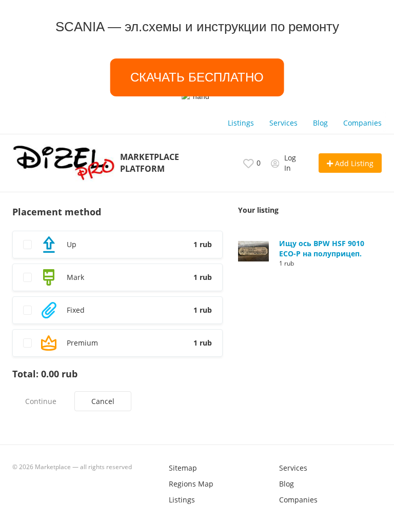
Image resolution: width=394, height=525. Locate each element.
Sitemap (183, 468)
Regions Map (191, 484)
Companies (362, 123)
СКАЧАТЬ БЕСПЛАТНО (197, 77)
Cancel (102, 401)
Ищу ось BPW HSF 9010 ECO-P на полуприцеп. (321, 248)
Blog (320, 123)
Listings (241, 123)
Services (283, 123)
